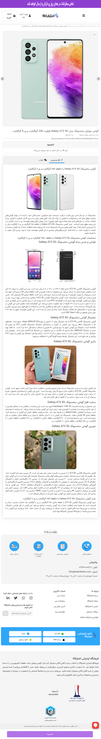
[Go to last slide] (99, 79)
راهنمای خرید (60, 611)
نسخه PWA (57, 640)
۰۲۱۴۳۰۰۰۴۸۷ (85, 567)
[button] (83, 16)
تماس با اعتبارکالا (91, 606)
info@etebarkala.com (80, 572)
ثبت (5, 613)
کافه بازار (57, 633)
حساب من (61, 595)
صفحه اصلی (96, 26)
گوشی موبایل (87, 26)
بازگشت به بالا (51, 532)
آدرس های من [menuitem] (59, 606)
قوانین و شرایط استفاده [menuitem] (89, 617)
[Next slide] (2, 79)
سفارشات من (60, 601)
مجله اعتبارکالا (92, 601)
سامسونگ (68, 135)
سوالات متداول (92, 611)
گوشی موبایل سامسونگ (75, 26)
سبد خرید (8, 16)
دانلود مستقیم (23, 640)
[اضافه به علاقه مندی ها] (94, 35)
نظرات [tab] (41, 160)
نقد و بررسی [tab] (55, 160)
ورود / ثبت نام (23, 16)
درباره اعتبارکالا (92, 595)
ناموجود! (50, 734)
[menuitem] (83, 595)
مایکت (23, 633)
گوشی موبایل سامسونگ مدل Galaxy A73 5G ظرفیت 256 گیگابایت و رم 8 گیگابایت (44, 26)
